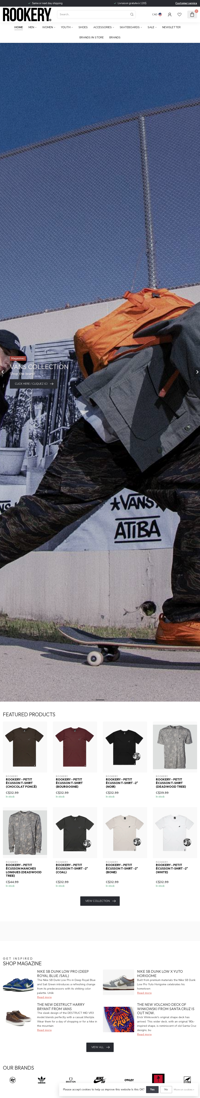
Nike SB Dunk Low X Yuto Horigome (160, 973)
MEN (31, 27)
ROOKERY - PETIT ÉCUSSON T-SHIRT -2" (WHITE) (172, 868)
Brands (115, 37)
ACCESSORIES (102, 27)
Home (18, 27)
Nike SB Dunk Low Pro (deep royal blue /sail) (63, 973)
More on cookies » (184, 1089)
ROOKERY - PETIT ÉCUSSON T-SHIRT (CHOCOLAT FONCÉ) (21, 783)
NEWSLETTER (171, 27)
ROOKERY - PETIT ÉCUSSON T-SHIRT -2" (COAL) (72, 868)
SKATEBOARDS (130, 27)
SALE (151, 27)
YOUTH (66, 27)
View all (97, 1047)
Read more (44, 997)
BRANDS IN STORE (91, 37)
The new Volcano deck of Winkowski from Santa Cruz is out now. (165, 1008)
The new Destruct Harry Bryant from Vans (60, 1006)
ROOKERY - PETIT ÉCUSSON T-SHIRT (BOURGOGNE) (69, 783)
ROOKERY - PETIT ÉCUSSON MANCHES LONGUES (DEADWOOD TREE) (24, 870)
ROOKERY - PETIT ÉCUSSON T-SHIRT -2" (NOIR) (122, 783)
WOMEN (47, 27)
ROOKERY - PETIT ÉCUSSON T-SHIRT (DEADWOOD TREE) (171, 783)
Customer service (186, 3)
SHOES (83, 27)
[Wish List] (179, 14)
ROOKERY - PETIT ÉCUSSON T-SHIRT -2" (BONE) (122, 868)
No (166, 1089)
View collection (97, 901)
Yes (152, 1089)
